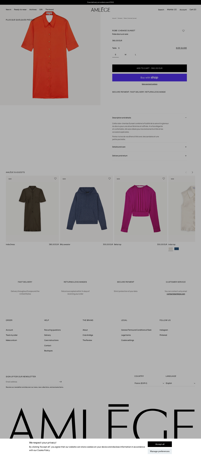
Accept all (159, 444)
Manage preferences (160, 451)
